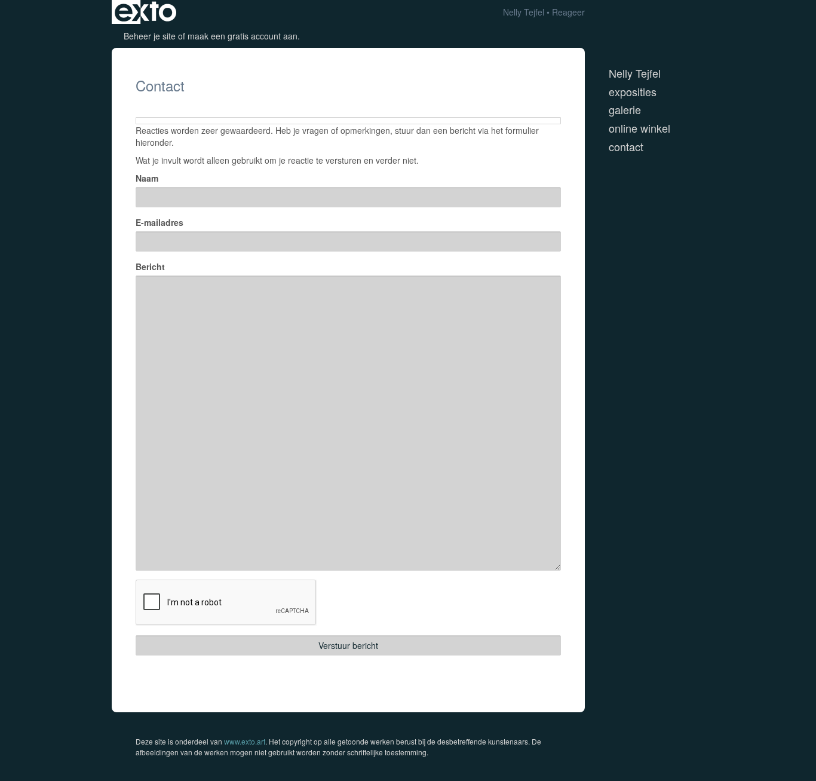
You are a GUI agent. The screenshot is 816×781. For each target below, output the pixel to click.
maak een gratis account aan (242, 36)
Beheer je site (150, 36)
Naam (147, 178)
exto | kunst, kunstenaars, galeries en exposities (145, 12)
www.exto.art (244, 741)
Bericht (150, 266)
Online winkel (639, 128)
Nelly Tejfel (523, 12)
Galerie (625, 109)
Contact (626, 146)
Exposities (633, 91)
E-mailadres (159, 222)
